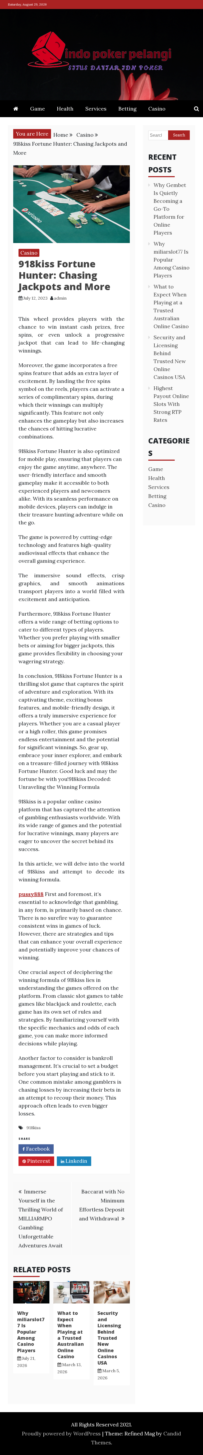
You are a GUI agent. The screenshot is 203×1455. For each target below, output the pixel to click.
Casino (156, 108)
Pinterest (38, 1160)
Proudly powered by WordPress (62, 1433)
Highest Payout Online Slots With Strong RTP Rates (171, 404)
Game (37, 108)
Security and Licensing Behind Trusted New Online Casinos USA (109, 1338)
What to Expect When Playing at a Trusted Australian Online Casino (70, 1335)
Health (65, 108)
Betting (127, 108)
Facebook (37, 1148)
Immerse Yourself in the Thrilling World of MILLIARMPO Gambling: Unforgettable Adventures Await (41, 1218)
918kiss (33, 1127)
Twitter (74, 1148)
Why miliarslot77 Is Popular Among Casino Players (31, 1331)
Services (96, 108)
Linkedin (75, 1160)
